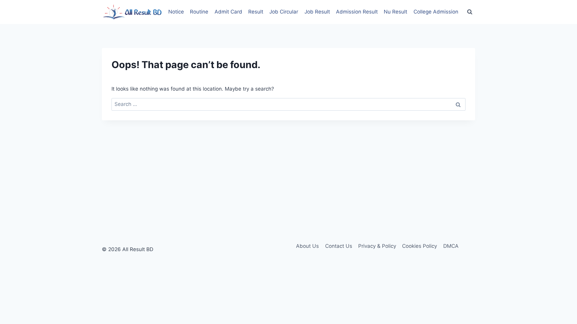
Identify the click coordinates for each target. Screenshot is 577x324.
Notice (176, 12)
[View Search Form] (469, 12)
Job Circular (283, 12)
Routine (199, 12)
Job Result (317, 12)
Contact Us (338, 246)
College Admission (436, 12)
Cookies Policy (419, 246)
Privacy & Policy (377, 246)
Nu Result (395, 12)
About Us (307, 246)
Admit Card (228, 12)
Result (255, 12)
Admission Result (357, 12)
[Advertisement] (288, 165)
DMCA (451, 246)
